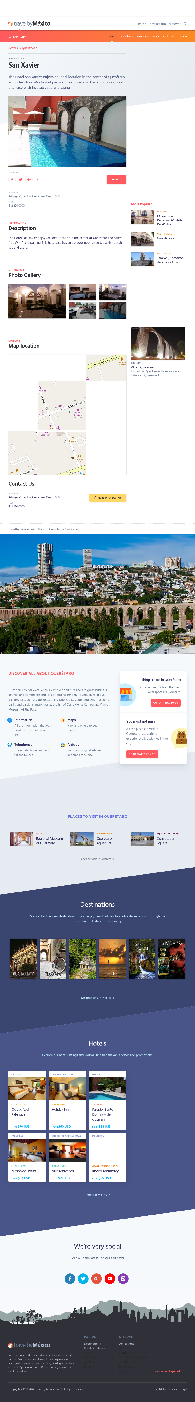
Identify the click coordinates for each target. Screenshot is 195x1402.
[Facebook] (12, 179)
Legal (184, 1389)
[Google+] (29, 179)
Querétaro (17, 36)
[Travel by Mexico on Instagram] (123, 1278)
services (142, 36)
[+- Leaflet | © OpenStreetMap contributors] (67, 415)
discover (175, 23)
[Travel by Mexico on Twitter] (83, 1278)
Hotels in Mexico (95, 1348)
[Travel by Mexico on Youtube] (110, 1278)
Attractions (126, 1343)
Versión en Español (167, 1371)
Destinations (92, 1343)
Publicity (161, 1389)
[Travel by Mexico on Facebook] (70, 1278)
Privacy (173, 1389)
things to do (126, 36)
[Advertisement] (158, 296)
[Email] (37, 179)
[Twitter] (20, 179)
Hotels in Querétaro (23, 48)
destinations (157, 23)
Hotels (42, 529)
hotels (142, 23)
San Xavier (72, 529)
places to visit (159, 36)
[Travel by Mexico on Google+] (96, 1278)
